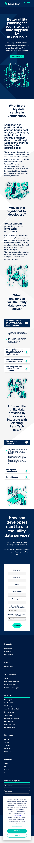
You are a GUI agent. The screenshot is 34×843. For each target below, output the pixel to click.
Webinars (7, 748)
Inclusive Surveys (9, 724)
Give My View (8, 654)
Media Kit (7, 751)
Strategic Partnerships (11, 718)
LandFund (7, 651)
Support (7, 742)
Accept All (17, 830)
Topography (8, 715)
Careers (7, 770)
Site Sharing (8, 706)
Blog (5, 766)
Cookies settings (17, 826)
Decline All (17, 835)
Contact (6, 773)
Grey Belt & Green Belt (11, 709)
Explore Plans (8, 666)
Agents (6, 678)
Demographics (9, 712)
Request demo (17, 56)
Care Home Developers (11, 681)
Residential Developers (11, 688)
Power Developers (10, 684)
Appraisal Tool (8, 721)
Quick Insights (8, 703)
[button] (28, 3)
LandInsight (8, 648)
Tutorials (7, 745)
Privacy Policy (17, 815)
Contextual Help (9, 727)
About (6, 763)
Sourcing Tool (8, 700)
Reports (6, 739)
